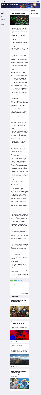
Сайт (23, 288)
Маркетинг (20, 345)
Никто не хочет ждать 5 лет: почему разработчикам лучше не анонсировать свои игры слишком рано (19, 347)
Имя (11, 288)
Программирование (3, 22)
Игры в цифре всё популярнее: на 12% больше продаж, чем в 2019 (18, 372)
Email (18, 288)
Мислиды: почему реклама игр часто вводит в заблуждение (18, 301)
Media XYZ (11, 9)
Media (5, 1)
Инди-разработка (3, 21)
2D (1, 14)
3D (1, 16)
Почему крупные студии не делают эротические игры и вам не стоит (18, 324)
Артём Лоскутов (14, 345)
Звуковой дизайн (3, 19)
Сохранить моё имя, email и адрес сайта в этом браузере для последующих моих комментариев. (19, 291)
